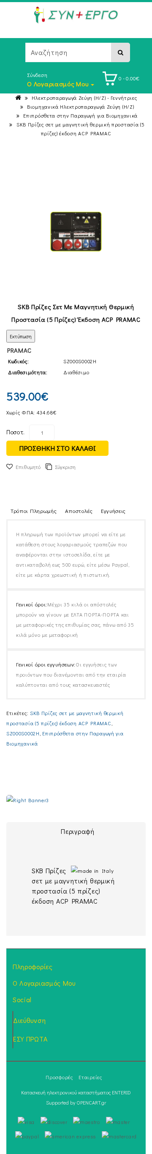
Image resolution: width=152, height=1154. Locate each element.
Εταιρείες (90, 1077)
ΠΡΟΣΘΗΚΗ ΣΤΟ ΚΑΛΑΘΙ (57, 448)
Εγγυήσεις (113, 510)
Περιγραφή (77, 831)
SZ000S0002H (23, 733)
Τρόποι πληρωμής (34, 510)
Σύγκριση (65, 466)
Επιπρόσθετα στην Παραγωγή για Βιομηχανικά (80, 115)
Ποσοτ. (15, 432)
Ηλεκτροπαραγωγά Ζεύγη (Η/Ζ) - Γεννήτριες (84, 97)
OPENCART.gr (91, 1102)
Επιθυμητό (28, 466)
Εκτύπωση (21, 336)
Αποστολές (79, 510)
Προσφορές (59, 1077)
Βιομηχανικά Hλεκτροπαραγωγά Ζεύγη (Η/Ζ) (80, 106)
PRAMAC (19, 350)
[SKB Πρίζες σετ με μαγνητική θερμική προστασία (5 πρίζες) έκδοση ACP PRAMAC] (76, 231)
